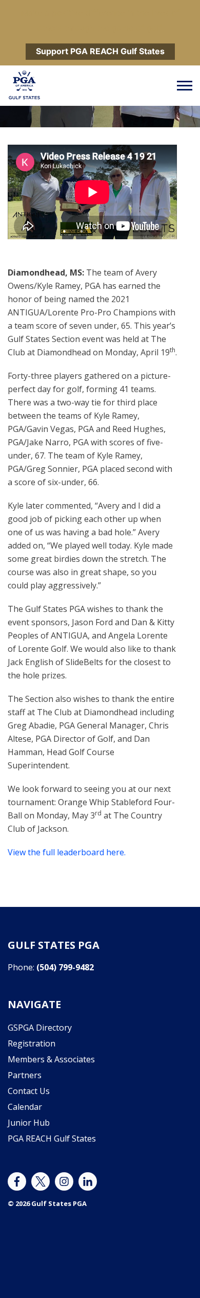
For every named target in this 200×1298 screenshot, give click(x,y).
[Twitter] (40, 1181)
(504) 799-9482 (65, 967)
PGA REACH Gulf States (52, 1138)
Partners (25, 1075)
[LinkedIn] (87, 1181)
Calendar (25, 1106)
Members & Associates (51, 1059)
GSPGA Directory (40, 1027)
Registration (31, 1043)
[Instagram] (64, 1181)
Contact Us (29, 1091)
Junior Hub (29, 1122)
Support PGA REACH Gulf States (100, 51)
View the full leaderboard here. (67, 852)
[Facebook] (17, 1181)
